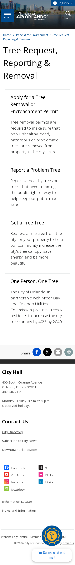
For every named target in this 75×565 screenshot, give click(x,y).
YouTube (17, 475)
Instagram (18, 482)
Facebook (18, 468)
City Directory (12, 432)
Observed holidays (16, 405)
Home (7, 35)
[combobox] (63, 3)
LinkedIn (52, 482)
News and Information (19, 510)
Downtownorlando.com (19, 449)
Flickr (49, 475)
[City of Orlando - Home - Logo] (32, 16)
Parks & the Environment (32, 35)
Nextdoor (18, 489)
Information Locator (17, 501)
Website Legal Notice (14, 537)
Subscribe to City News (19, 441)
